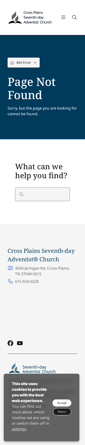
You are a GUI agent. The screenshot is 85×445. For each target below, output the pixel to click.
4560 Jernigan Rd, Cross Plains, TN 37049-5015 (42, 271)
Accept (62, 403)
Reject (62, 411)
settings (19, 429)
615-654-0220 (27, 281)
